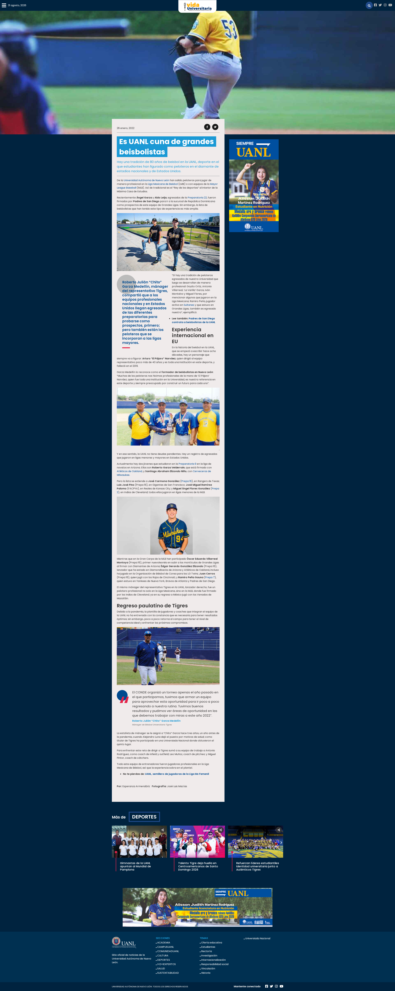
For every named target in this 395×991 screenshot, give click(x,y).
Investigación (209, 955)
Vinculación (208, 968)
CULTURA (162, 955)
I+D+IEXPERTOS (166, 964)
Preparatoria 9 (187, 464)
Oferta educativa (211, 942)
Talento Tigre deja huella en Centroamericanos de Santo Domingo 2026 (198, 866)
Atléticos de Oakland (129, 471)
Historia (205, 973)
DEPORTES (144, 816)
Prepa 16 (186, 481)
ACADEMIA (163, 942)
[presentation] (114, 843)
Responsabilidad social (215, 964)
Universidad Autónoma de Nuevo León (146, 180)
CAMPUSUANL (165, 947)
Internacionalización (213, 960)
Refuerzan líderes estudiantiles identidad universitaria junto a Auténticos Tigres (257, 866)
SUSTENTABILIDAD (168, 973)
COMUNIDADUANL (168, 951)
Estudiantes (208, 947)
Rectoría (206, 951)
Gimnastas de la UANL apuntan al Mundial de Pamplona (135, 866)
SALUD (161, 968)
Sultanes (189, 305)
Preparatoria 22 (197, 197)
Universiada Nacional (257, 938)
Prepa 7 (210, 577)
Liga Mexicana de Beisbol (163, 184)
